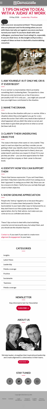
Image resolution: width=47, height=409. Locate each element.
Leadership (25, 17)
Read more (22, 361)
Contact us (5, 234)
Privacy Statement (42, 399)
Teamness (7, 283)
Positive (34, 17)
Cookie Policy (34, 399)
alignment (5, 237)
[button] (4, 21)
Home (4, 399)
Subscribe (22, 308)
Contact (10, 399)
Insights (6, 255)
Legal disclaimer (18, 399)
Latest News (8, 260)
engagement (16, 237)
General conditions (27, 399)
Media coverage (9, 269)
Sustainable (7, 278)
